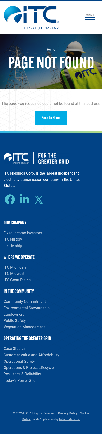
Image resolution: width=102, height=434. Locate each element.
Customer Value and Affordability (31, 354)
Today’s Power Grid (20, 380)
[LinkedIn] (26, 199)
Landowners (14, 314)
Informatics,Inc (69, 419)
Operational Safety (19, 361)
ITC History (13, 239)
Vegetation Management (24, 326)
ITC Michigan (15, 267)
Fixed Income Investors (23, 232)
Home (51, 49)
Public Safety (15, 320)
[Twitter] (40, 200)
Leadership (13, 245)
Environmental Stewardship (27, 307)
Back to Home (51, 118)
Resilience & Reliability (22, 373)
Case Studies (14, 348)
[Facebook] (11, 199)
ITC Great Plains (17, 279)
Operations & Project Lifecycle (29, 367)
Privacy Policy (68, 413)
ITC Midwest (14, 273)
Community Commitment (25, 301)
